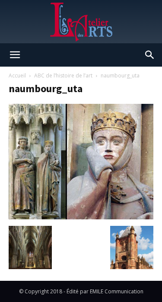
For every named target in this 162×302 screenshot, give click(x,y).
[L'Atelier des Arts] (81, 22)
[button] (15, 55)
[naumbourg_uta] (81, 217)
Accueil (17, 75)
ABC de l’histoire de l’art (63, 75)
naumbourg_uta (46, 88)
